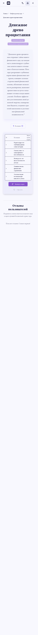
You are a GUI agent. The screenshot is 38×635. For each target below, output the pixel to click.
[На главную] (9, 3)
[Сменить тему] (27, 3)
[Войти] (33, 3)
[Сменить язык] (22, 3)
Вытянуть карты (19, 184)
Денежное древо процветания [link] (12, 17)
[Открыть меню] (3, 3)
